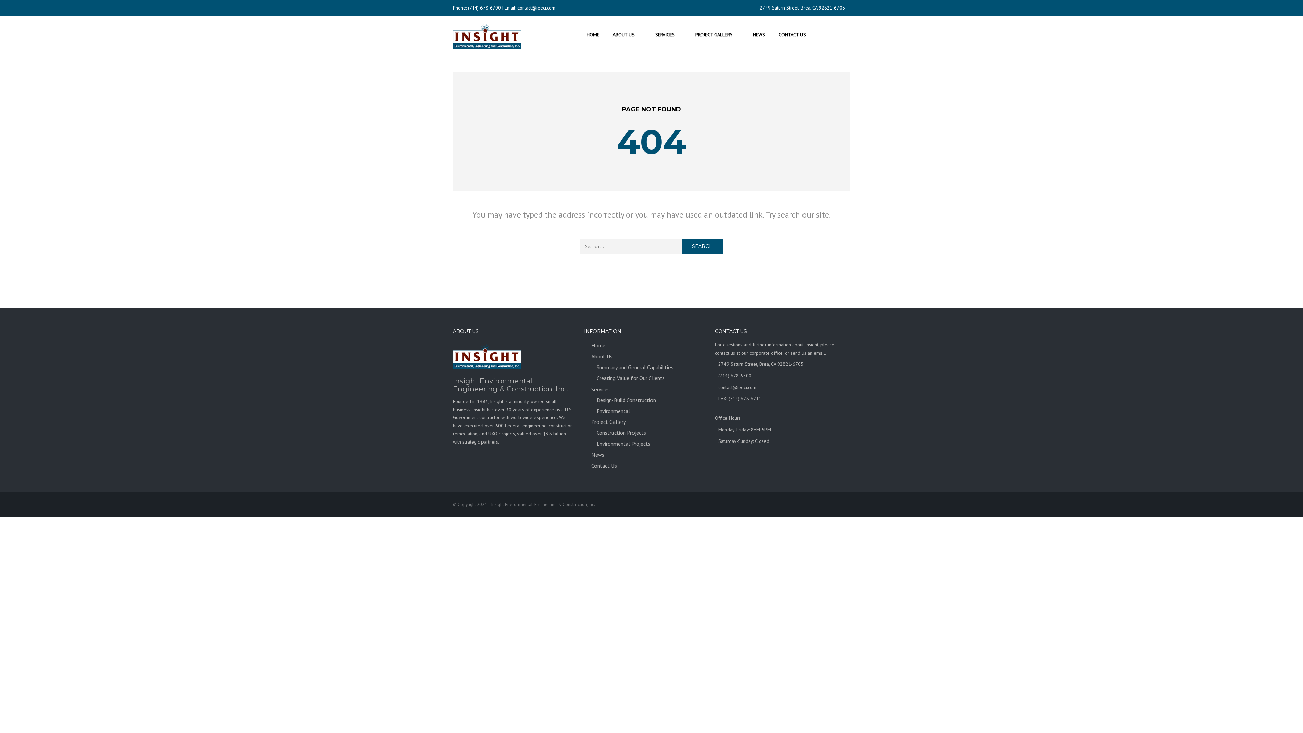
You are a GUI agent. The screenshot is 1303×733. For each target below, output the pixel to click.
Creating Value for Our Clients (631, 378)
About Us (624, 35)
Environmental (613, 411)
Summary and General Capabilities (635, 367)
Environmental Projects (623, 443)
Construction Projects (621, 432)
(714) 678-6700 (484, 8)
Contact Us (792, 35)
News (759, 35)
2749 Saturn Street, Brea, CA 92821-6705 (802, 8)
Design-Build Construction (626, 400)
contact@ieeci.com (536, 8)
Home (593, 35)
